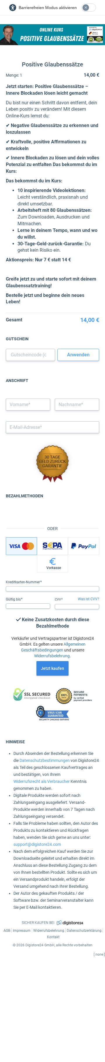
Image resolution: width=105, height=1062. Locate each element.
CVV (58, 599)
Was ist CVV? (88, 599)
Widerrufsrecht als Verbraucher (41, 781)
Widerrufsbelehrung (52, 656)
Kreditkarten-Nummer (23, 582)
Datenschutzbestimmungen (45, 760)
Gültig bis (14, 599)
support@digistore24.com (37, 844)
